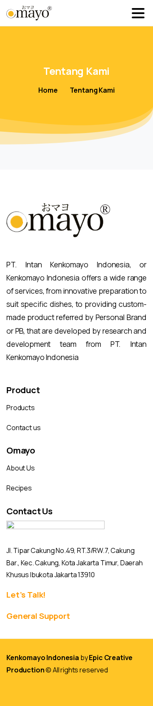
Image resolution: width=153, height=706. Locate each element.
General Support (38, 615)
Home (47, 90)
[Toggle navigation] (138, 13)
